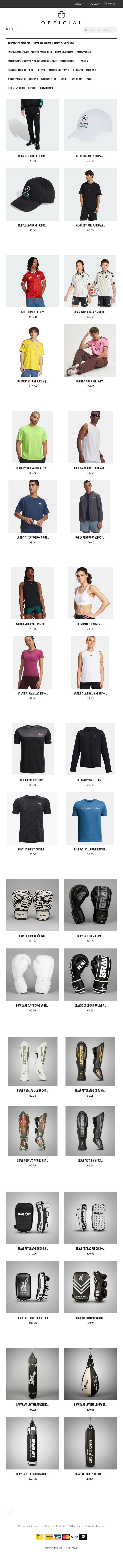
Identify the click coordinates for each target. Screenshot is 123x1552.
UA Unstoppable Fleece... (90, 780)
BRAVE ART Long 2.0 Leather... (90, 1474)
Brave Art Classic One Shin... (32, 1090)
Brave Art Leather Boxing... (33, 1248)
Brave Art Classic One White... (32, 1005)
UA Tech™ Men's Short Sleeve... (33, 468)
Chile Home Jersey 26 (32, 312)
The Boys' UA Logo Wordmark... (90, 849)
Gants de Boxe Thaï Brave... (33, 936)
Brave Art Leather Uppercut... (90, 1404)
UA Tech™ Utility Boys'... (33, 780)
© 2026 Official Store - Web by (61, 1548)
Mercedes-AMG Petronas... (32, 156)
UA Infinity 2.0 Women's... (90, 624)
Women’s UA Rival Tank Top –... (32, 624)
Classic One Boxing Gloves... (90, 1005)
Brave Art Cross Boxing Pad (32, 1318)
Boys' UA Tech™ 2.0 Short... (32, 849)
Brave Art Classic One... (90, 936)
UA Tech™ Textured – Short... (33, 537)
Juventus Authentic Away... (90, 381)
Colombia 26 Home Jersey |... (32, 381)
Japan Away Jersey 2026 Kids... (90, 312)
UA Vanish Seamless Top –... (33, 693)
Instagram (10, 1512)
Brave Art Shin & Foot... (90, 1160)
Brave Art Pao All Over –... (90, 1248)
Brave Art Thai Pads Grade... (90, 1318)
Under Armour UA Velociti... (90, 537)
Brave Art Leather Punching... (32, 1404)
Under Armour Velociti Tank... (90, 468)
